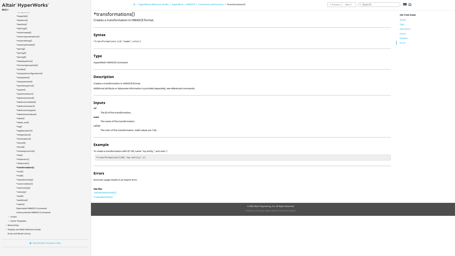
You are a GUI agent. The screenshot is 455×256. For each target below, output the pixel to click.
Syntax (403, 19)
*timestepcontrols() (25, 151)
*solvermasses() (23, 32)
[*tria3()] (350, 4)
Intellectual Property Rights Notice (261, 210)
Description (405, 29)
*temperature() (23, 134)
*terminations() (23, 138)
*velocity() (21, 192)
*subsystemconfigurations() (29, 73)
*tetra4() (20, 147)
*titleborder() (22, 163)
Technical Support (287, 210)
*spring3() (21, 53)
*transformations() (25, 167)
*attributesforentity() (104, 192)
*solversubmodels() (25, 44)
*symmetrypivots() (25, 85)
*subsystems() (23, 77)
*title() (19, 155)
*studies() (21, 69)
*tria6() (19, 175)
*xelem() (20, 204)
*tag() (19, 126)
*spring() (20, 48)
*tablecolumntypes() (26, 110)
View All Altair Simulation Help (47, 243)
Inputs (403, 33)
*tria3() (19, 171)
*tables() (20, 118)
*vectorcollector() (24, 183)
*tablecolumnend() (25, 98)
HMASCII (190, 4)
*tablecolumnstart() (25, 106)
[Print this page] (410, 5)
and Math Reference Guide (24, 229)
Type (402, 24)
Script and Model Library (19, 233)
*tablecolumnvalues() (26, 114)
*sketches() (21, 24)
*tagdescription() (24, 130)
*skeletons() (22, 20)
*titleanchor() (22, 159)
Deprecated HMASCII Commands (31, 208)
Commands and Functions (211, 4)
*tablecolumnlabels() (26, 102)
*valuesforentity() (24, 179)
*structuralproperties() (27, 65)
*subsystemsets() (24, 81)
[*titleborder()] (335, 4)
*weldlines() (22, 200)
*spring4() (21, 57)
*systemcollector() (24, 93)
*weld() (19, 196)
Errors (403, 42)
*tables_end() (22, 122)
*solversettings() (24, 40)
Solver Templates (18, 221)
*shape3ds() (22, 16)
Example (404, 38)
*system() (20, 89)
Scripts (13, 216)
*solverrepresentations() (27, 36)
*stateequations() (24, 61)
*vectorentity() (23, 187)
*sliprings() (21, 28)
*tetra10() (21, 143)
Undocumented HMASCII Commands (33, 212)
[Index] (403, 7)
